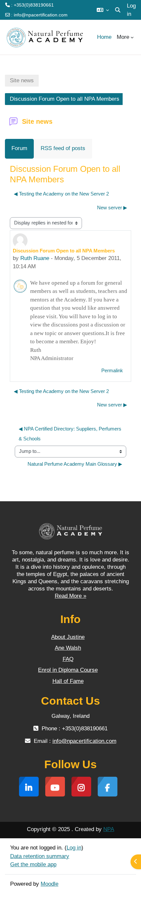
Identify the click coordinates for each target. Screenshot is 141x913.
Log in (131, 10)
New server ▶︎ (112, 207)
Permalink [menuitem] (112, 370)
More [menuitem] (123, 37)
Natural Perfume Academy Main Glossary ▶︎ (75, 464)
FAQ (68, 659)
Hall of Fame (68, 681)
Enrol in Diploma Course (68, 670)
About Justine (68, 637)
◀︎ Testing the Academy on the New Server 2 (61, 193)
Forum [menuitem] (19, 148)
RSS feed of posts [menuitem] (63, 148)
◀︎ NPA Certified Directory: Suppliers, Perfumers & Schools (71, 433)
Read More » (70, 596)
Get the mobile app (33, 864)
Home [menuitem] (104, 37)
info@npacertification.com (41, 14)
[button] (103, 10)
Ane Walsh (68, 648)
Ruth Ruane (34, 258)
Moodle (49, 884)
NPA (108, 829)
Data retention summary (39, 856)
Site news (22, 80)
